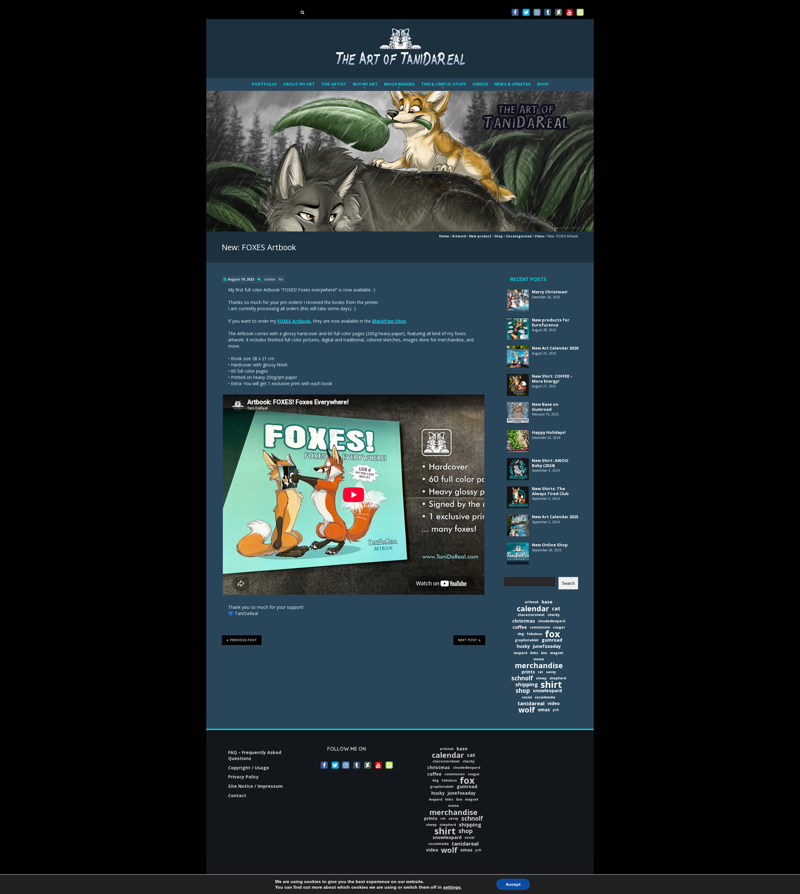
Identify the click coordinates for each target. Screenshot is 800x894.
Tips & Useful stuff (443, 84)
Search (568, 583)
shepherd (557, 678)
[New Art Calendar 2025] (518, 518)
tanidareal (531, 703)
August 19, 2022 (241, 279)
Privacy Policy (243, 777)
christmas (523, 621)
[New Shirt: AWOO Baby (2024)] (518, 462)
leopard (520, 653)
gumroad (552, 640)
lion (544, 653)
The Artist (334, 84)
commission (540, 627)
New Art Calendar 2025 (555, 516)
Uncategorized (519, 236)
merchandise (539, 665)
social (527, 697)
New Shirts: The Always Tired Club (550, 491)
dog (521, 634)
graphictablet (527, 640)
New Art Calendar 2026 (555, 348)
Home (444, 236)
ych (556, 710)
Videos (480, 84)
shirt (551, 684)
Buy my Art (365, 84)
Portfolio (264, 84)
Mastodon (11, 3)
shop (523, 691)
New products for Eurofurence (550, 322)
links (534, 653)
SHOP (542, 84)
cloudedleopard (551, 621)
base (547, 602)
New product (480, 236)
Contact (237, 795)
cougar (559, 627)
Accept (513, 884)
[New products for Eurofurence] (518, 322)
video (554, 703)
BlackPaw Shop (389, 321)
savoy (551, 672)
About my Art (299, 84)
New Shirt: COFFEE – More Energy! (552, 378)
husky (523, 646)
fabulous (534, 634)
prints (528, 672)
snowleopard (547, 690)
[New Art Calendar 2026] (518, 350)
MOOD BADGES (399, 84)
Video (539, 236)
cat (556, 608)
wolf (526, 710)
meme (538, 659)
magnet (556, 653)
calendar (533, 608)
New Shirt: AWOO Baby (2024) (550, 463)
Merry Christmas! (550, 292)
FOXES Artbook (294, 321)
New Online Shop (550, 545)
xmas (544, 710)
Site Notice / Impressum (255, 786)
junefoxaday (547, 646)
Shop (498, 236)
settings (452, 887)
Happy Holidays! (549, 432)
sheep (541, 678)
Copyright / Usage (248, 768)
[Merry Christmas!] (518, 293)
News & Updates (512, 84)
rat (540, 672)
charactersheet (531, 615)
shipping (526, 684)
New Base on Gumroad (545, 406)
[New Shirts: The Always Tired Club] (518, 490)
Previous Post (243, 640)
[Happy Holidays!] (518, 434)
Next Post (467, 640)
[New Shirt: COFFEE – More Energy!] (518, 378)
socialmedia (545, 697)
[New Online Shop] (518, 546)
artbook (269, 279)
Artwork (459, 236)
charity (554, 615)
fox (281, 279)
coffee (519, 627)
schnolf (522, 678)
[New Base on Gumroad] (518, 406)
